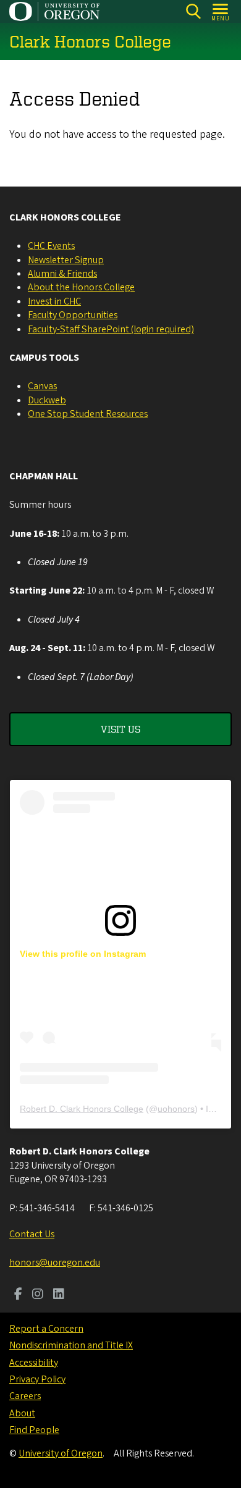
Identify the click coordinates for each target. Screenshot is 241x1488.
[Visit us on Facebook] (18, 1295)
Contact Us (31, 1234)
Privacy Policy (37, 1379)
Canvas (42, 386)
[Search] (193, 11)
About (22, 1413)
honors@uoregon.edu (54, 1262)
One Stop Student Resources (88, 414)
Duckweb (47, 400)
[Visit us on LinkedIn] (58, 1295)
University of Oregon (61, 1453)
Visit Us (120, 728)
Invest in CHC (54, 301)
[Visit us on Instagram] (37, 1295)
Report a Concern (46, 1328)
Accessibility (33, 1362)
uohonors (176, 1109)
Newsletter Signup (66, 260)
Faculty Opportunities (72, 315)
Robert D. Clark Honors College (81, 1109)
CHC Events (51, 246)
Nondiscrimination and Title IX (71, 1345)
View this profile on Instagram (83, 954)
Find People (34, 1430)
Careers (25, 1396)
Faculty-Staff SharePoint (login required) (111, 329)
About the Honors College (81, 287)
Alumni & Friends (62, 273)
